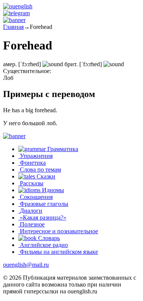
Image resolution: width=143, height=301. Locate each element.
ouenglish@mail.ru (26, 264)
